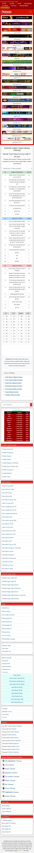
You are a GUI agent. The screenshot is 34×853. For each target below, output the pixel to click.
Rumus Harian (6, 611)
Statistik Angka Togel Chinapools (11, 588)
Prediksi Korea (15, 746)
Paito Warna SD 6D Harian (17, 681)
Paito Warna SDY (7, 541)
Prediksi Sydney (6, 456)
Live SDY (4, 3)
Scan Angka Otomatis (8, 615)
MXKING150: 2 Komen (12, 792)
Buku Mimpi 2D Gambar (9, 823)
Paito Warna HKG (7, 517)
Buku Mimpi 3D (6, 829)
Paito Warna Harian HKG (9, 520)
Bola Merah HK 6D (17, 690)
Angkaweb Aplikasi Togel (9, 1)
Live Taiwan (5, 5)
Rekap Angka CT (7, 628)
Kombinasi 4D (6, 663)
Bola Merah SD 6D (17, 687)
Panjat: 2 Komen (10, 796)
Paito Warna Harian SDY (9, 544)
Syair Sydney (12, 729)
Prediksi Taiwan (6, 459)
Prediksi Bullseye (7, 473)
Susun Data (5, 714)
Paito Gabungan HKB (17, 699)
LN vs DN (5, 672)
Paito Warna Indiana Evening (13, 377)
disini (25, 361)
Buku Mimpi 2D (6, 826)
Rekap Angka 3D (7, 621)
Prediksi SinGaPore (7, 449)
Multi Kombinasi (6, 666)
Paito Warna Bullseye (8, 555)
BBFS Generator (7, 657)
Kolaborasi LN (6, 669)
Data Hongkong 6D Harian (9, 513)
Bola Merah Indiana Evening (13, 386)
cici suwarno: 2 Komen (12, 776)
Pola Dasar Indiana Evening (13, 389)
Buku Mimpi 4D (6, 832)
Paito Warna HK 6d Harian (17, 684)
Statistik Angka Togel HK (9, 581)
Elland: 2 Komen (10, 780)
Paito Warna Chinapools (9, 558)
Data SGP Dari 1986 (8, 489)
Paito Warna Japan (7, 568)
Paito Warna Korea (7, 565)
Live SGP (12, 3)
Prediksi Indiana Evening (12, 395)
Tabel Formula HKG (7, 503)
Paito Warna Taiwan (7, 551)
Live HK (19, 3)
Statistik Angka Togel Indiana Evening (17, 149)
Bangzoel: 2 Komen (11, 772)
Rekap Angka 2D (7, 618)
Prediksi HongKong (7, 452)
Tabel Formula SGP (7, 486)
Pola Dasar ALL (6, 651)
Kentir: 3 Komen (10, 769)
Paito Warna (5, 608)
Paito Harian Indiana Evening (13, 380)
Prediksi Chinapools (7, 470)
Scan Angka (5, 7)
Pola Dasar (5, 648)
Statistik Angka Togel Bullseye (10, 598)
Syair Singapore (6, 808)
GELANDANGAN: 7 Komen (13, 761)
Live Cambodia (28, 3)
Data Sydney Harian (8, 537)
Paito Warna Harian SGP (9, 499)
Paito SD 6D (17, 675)
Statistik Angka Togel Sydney (10, 585)
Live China (13, 5)
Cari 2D (4, 717)
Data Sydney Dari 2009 (8, 530)
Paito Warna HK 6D (7, 524)
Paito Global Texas (17, 696)
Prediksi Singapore (17, 726)
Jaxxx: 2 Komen (10, 788)
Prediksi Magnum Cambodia (10, 463)
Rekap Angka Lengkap (8, 639)
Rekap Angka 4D (7, 625)
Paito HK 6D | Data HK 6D (17, 678)
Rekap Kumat (6, 632)
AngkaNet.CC (20, 850)
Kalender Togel (6, 645)
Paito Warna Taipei (7, 561)
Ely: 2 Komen (9, 784)
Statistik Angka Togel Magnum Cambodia (14, 595)
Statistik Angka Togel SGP (9, 578)
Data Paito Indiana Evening (13, 383)
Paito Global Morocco (17, 702)
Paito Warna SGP (7, 496)
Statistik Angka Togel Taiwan (10, 591)
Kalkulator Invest (7, 711)
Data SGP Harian (7, 493)
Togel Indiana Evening (11, 392)
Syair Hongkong (6, 811)
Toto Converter (6, 635)
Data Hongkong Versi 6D (9, 510)
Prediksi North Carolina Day (10, 466)
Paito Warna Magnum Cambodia (11, 548)
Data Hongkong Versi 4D (9, 506)
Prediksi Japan (6, 476)
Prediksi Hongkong (13, 752)
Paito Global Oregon (17, 693)
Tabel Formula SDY (7, 527)
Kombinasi (5, 660)
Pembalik (4, 708)
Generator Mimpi (24, 5)
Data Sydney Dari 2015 (8, 534)
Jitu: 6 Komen (9, 765)
